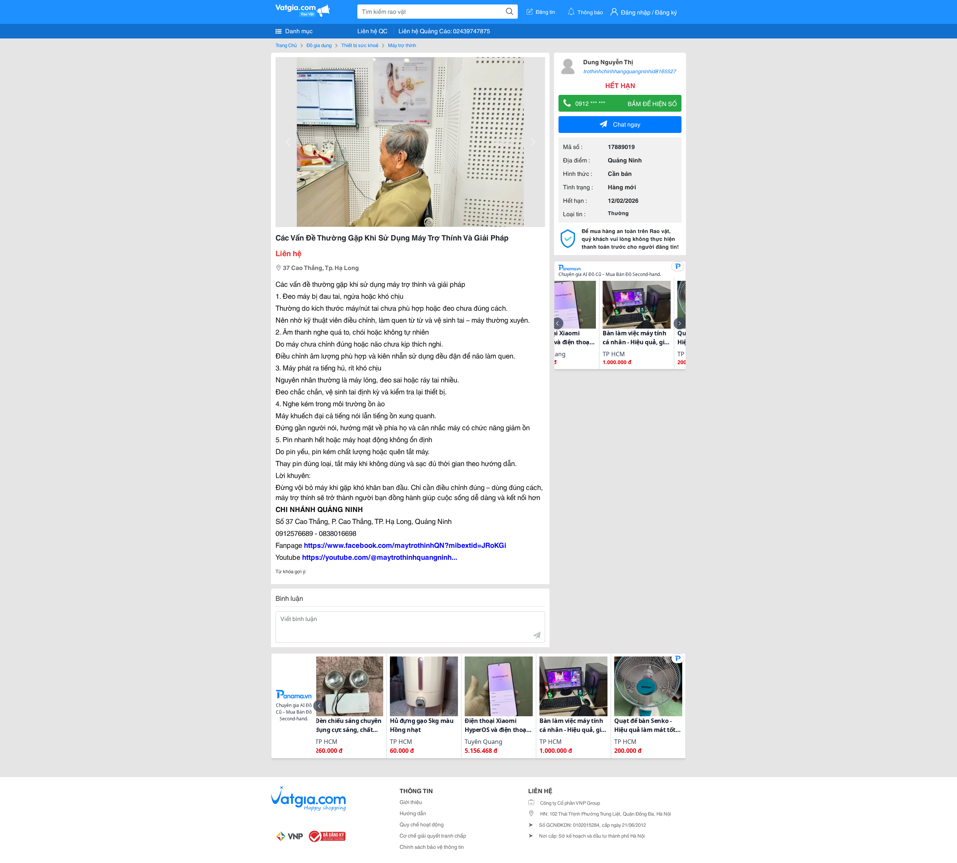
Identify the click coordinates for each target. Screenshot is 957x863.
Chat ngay (626, 123)
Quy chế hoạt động (422, 824)
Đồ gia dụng (319, 44)
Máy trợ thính (402, 44)
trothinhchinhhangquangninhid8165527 (629, 71)
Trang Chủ (286, 44)
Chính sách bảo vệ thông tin (432, 846)
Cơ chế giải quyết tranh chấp (433, 835)
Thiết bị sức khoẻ (359, 44)
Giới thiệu (411, 801)
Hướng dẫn (413, 813)
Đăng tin (545, 11)
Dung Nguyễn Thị (608, 61)
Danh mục (298, 30)
